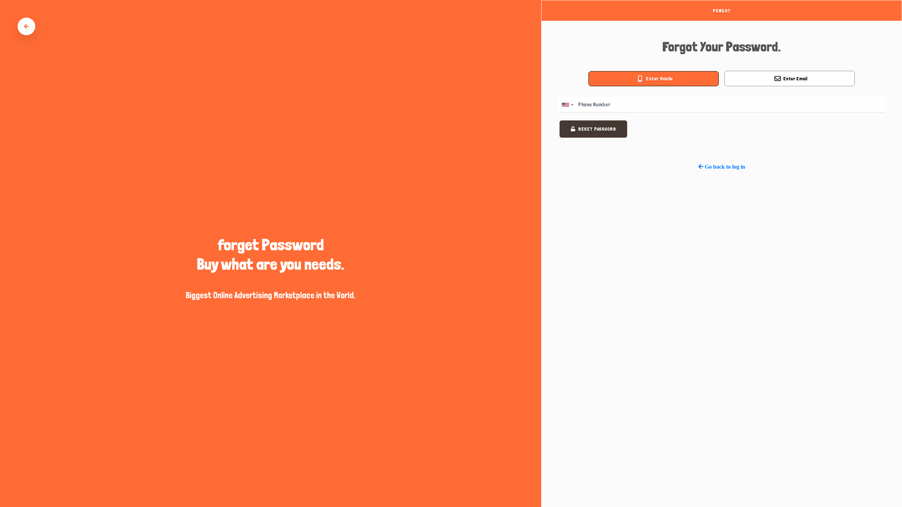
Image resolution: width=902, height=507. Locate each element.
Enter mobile (659, 78)
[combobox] (567, 104)
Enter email (795, 78)
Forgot (722, 10)
